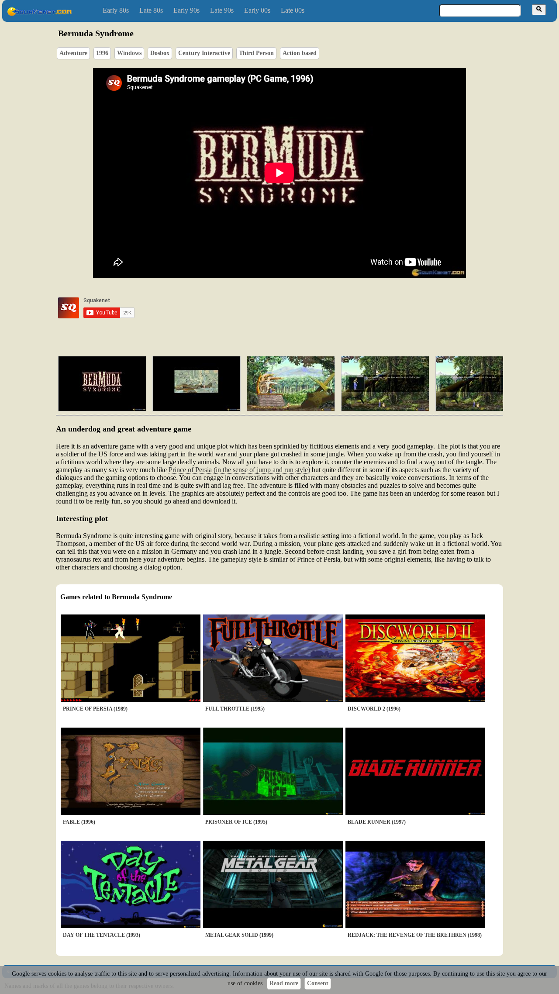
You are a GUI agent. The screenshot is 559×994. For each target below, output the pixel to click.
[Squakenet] (39, 14)
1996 (102, 53)
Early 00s (257, 10)
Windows (129, 53)
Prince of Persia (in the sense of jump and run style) (239, 469)
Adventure (73, 53)
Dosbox (159, 53)
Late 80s (151, 10)
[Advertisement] (304, 308)
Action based (300, 53)
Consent (317, 983)
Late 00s (292, 10)
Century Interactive (204, 53)
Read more (283, 983)
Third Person (256, 53)
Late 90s (222, 10)
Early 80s (116, 10)
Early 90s (186, 10)
